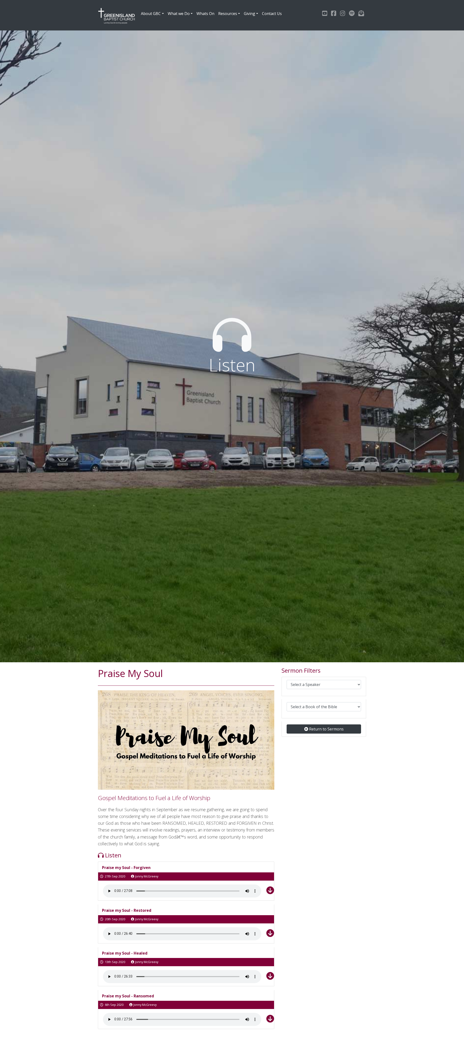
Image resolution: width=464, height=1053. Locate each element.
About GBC (151, 13)
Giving (249, 13)
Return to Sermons (326, 729)
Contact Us (272, 13)
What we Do (179, 13)
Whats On (205, 13)
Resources (227, 13)
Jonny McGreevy (146, 876)
